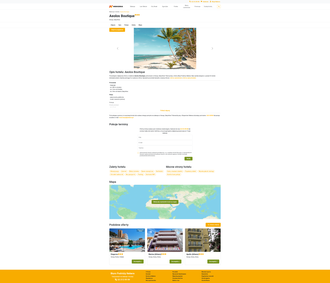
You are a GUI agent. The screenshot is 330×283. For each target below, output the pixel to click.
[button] (165, 110)
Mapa (140, 25)
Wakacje (132, 6)
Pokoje (126, 25)
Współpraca (149, 278)
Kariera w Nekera (151, 276)
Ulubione (205, 1)
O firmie (148, 272)
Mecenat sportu (206, 272)
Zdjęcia (113, 25)
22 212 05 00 (195, 1)
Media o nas (175, 280)
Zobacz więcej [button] (214, 225)
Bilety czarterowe (186, 6)
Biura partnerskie (151, 280)
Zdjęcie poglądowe (117, 30)
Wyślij (188, 158)
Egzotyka (165, 6)
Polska (176, 6)
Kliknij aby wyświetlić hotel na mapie (165, 202)
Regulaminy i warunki (208, 276)
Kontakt (148, 274)
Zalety (133, 25)
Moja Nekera (216, 1)
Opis (119, 25)
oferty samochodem (189, 78)
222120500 (210, 115)
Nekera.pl (111, 11)
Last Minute (143, 6)
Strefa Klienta (206, 280)
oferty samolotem (176, 78)
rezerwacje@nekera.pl (126, 117)
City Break (154, 6)
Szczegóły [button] (137, 261)
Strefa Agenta (206, 278)
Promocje (197, 6)
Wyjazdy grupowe (177, 276)
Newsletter (205, 274)
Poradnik (175, 272)
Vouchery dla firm (177, 278)
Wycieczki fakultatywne (179, 274)
